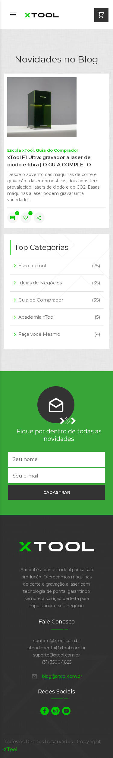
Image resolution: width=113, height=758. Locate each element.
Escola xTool (20, 150)
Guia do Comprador (57, 150)
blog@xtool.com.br (56, 676)
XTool (10, 749)
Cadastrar (56, 492)
